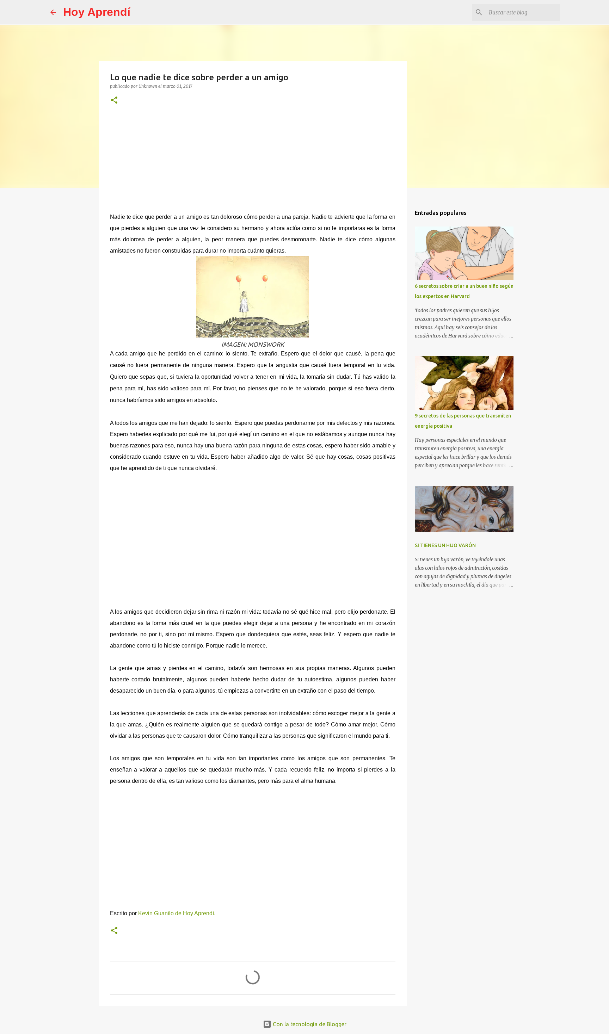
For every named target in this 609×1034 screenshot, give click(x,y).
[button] (114, 100)
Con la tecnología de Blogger (308, 1024)
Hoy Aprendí (96, 12)
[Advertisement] (253, 163)
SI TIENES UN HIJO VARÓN (445, 545)
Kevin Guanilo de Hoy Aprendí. (176, 913)
